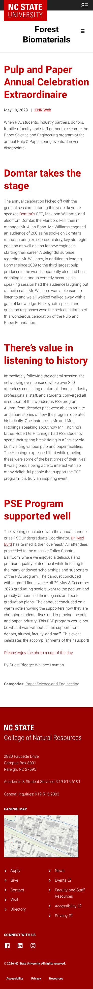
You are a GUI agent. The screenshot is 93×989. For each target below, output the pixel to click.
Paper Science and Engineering (52, 684)
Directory (18, 909)
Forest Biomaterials (46, 34)
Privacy (36, 978)
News (59, 870)
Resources (56, 978)
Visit (14, 899)
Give (14, 880)
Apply (15, 870)
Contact (17, 890)
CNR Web (43, 110)
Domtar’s (27, 214)
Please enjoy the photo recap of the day (38, 652)
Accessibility (14, 978)
